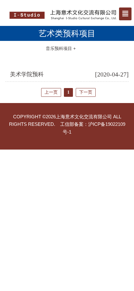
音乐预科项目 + (61, 48)
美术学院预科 (27, 74)
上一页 (51, 92)
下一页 (85, 92)
